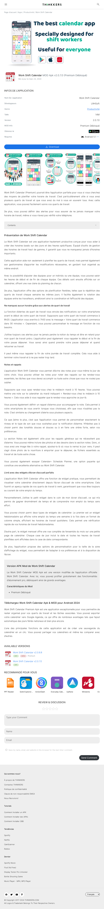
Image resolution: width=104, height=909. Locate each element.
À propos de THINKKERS (14, 780)
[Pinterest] (22, 894)
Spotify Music (10, 863)
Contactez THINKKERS (13, 785)
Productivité (29, 12)
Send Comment (89, 757)
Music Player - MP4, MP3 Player (17, 881)
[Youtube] (17, 894)
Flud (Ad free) (10, 867)
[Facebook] (6, 894)
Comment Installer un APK (15, 812)
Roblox (7, 849)
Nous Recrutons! (11, 798)
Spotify (7, 835)
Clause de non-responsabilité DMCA (19, 794)
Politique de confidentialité (15, 789)
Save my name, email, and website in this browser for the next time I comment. (41, 750)
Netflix (7, 840)
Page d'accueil (10, 12)
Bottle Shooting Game (13, 876)
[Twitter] (11, 894)
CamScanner (9, 844)
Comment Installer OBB (14, 821)
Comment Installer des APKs (16, 817)
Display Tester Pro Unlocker (16, 872)
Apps (20, 12)
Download (52, 147)
